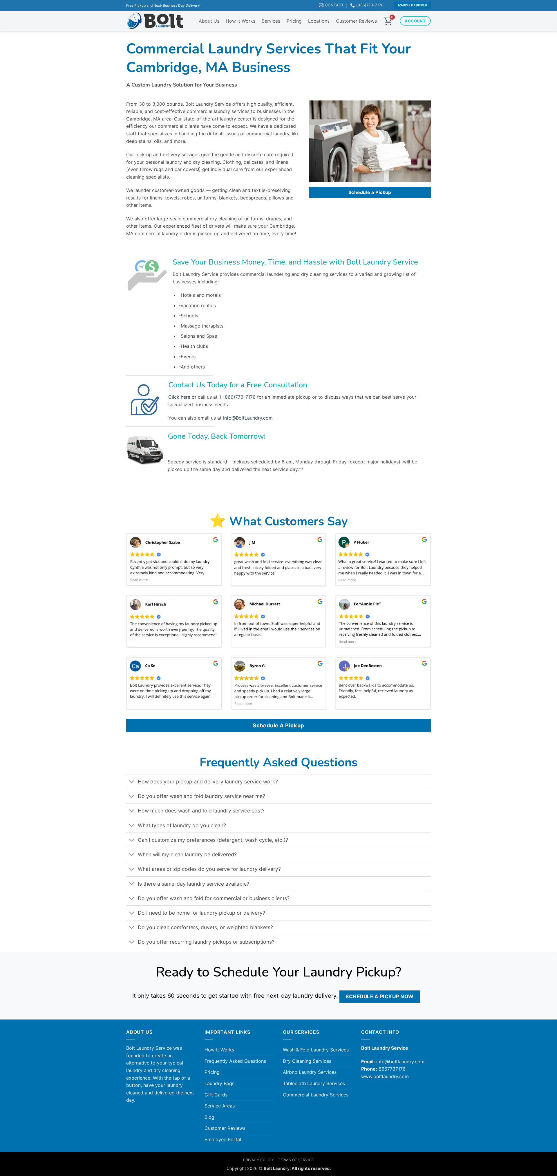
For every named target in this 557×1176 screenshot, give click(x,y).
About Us (209, 21)
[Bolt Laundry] (155, 21)
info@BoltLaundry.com (248, 418)
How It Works (240, 21)
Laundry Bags (219, 1083)
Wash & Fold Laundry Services (316, 1050)
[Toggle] (132, 782)
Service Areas (220, 1106)
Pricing (294, 21)
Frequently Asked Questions (235, 1061)
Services (271, 21)
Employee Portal (223, 1139)
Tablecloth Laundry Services (314, 1083)
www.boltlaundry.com (385, 1076)
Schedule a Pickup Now (380, 996)
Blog (209, 1117)
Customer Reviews (356, 21)
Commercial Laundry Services (315, 1095)
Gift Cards (216, 1095)
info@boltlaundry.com (400, 1061)
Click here (179, 397)
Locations (319, 21)
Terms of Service (296, 1160)
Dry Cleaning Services (307, 1061)
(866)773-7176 (239, 397)
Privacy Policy (258, 1160)
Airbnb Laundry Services (310, 1072)
